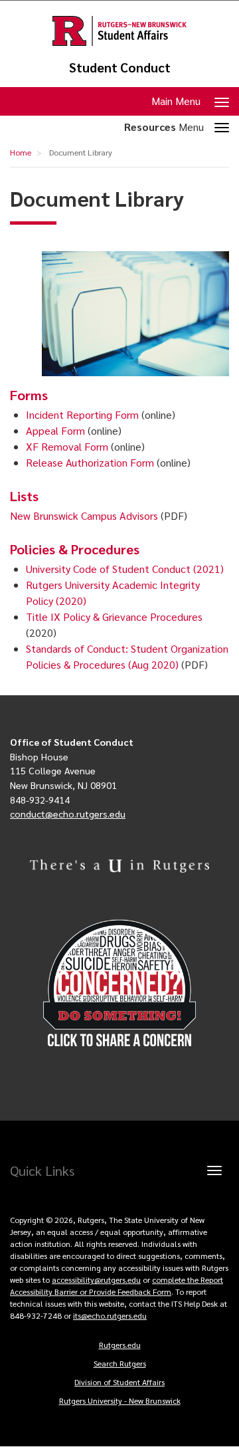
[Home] (119, 31)
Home (20, 152)
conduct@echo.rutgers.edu (67, 814)
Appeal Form (55, 430)
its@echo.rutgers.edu (110, 1315)
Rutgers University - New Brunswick (120, 1400)
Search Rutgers (120, 1363)
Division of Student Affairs (119, 1382)
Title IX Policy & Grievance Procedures (114, 616)
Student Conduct (120, 67)
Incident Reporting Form (82, 414)
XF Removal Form (67, 446)
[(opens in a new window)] (119, 983)
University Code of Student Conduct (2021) (125, 569)
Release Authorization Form (90, 462)
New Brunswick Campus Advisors (84, 515)
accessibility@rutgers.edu (96, 1279)
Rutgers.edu (120, 1344)
